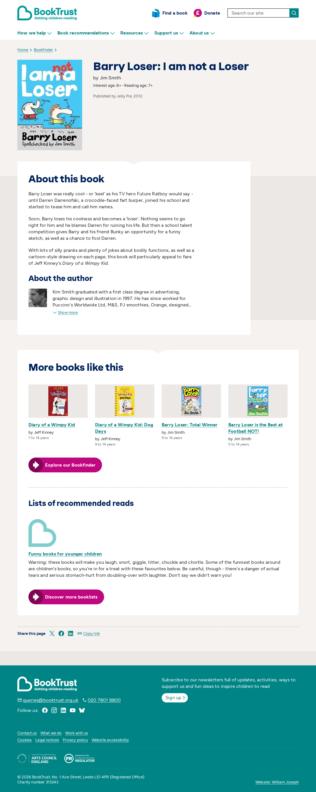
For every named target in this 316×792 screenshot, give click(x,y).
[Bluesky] (82, 710)
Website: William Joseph (277, 782)
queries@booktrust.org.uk (50, 700)
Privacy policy (75, 740)
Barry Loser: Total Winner (189, 424)
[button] (52, 633)
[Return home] (47, 13)
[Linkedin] (63, 710)
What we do (51, 733)
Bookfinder (43, 49)
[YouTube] (72, 710)
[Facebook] (45, 710)
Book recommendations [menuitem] (83, 33)
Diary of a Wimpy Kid (51, 424)
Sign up (173, 697)
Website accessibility (110, 740)
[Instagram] (54, 710)
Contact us (27, 733)
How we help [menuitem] (31, 33)
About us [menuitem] (199, 33)
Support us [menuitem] (166, 33)
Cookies (24, 740)
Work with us (76, 733)
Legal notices (47, 740)
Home (22, 49)
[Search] (294, 13)
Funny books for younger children (65, 554)
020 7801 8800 (104, 700)
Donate (212, 13)
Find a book (175, 13)
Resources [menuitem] (131, 33)
